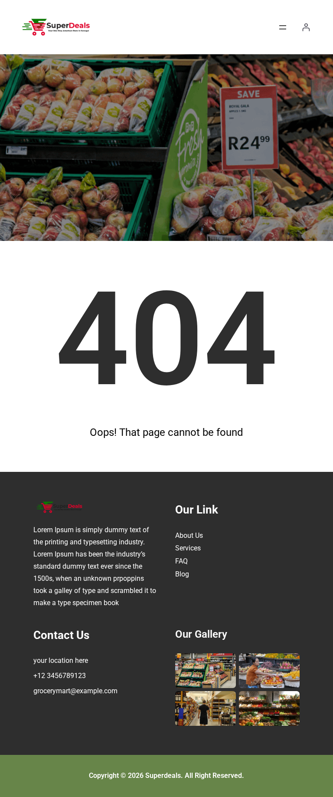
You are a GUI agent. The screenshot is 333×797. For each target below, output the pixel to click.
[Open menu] (283, 27)
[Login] (306, 27)
